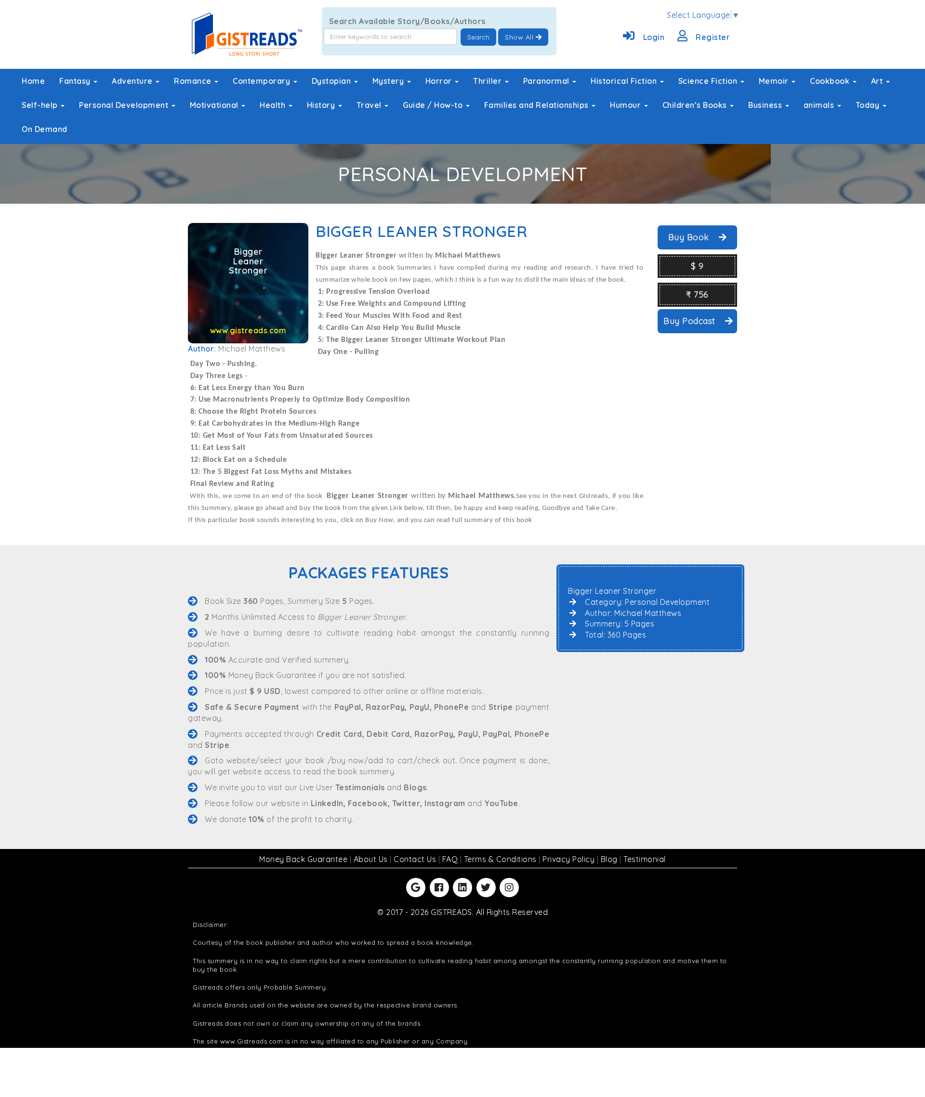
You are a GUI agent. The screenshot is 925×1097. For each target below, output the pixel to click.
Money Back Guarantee (304, 859)
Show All (520, 37)
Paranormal (547, 81)
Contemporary (262, 81)
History (322, 105)
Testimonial (644, 859)
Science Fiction (709, 81)
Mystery (389, 81)
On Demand (44, 129)
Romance (193, 81)
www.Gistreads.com (251, 1041)
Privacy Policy (569, 859)
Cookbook (831, 81)
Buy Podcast (690, 320)
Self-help (41, 105)
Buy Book (690, 237)
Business (766, 105)
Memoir (775, 81)
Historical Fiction (625, 81)
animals (820, 105)
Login (653, 37)
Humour (626, 105)
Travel (370, 105)
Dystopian (332, 81)
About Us (372, 859)
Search (478, 37)
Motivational (215, 105)
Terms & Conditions (501, 859)
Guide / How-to (434, 105)
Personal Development (125, 105)
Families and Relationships (537, 105)
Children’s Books (695, 105)
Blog (610, 859)
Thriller (488, 81)
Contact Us (416, 859)
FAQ (451, 859)
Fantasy (75, 81)
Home (33, 81)
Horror (439, 81)
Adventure (133, 81)
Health (274, 105)
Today (869, 105)
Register (713, 37)
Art (878, 81)
